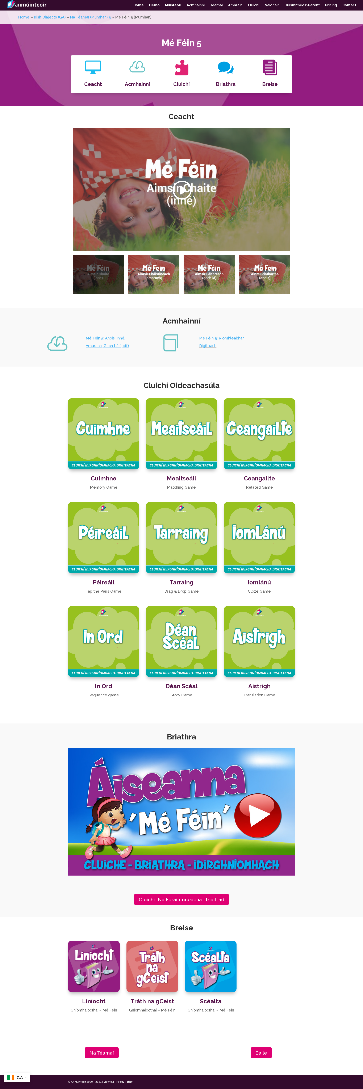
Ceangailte (259, 478)
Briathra (225, 84)
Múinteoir (173, 5)
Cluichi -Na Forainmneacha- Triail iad (181, 899)
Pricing (331, 5)
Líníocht (93, 1001)
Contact (349, 5)
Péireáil (103, 582)
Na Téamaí (101, 1053)
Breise (270, 84)
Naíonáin (272, 5)
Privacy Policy (124, 1081)
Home (138, 5)
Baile (261, 1053)
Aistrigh (259, 686)
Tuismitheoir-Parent (302, 5)
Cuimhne (103, 478)
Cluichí (253, 5)
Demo (154, 5)
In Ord (103, 686)
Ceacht (93, 84)
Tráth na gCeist (152, 1001)
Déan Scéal (181, 686)
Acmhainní (196, 5)
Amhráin (235, 5)
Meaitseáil (181, 478)
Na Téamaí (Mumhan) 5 (90, 17)
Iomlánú (259, 582)
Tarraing (181, 582)
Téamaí (216, 5)
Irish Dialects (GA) (50, 17)
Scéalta (210, 1001)
